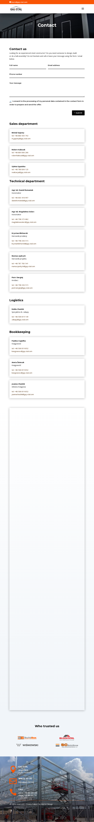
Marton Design (47, 804)
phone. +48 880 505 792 (27, 795)
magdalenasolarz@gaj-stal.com (24, 222)
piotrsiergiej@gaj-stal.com (22, 288)
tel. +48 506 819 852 (20, 391)
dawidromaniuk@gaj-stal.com (23, 200)
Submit (79, 113)
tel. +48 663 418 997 (20, 197)
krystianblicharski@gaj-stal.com (24, 243)
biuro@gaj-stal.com (26, 782)
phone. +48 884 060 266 (27, 793)
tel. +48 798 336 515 (20, 241)
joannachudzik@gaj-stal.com (23, 394)
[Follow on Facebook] (11, 811)
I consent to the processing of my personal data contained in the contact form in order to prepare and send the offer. (46, 103)
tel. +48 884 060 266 (20, 152)
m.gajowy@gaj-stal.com (21, 138)
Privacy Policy (31, 804)
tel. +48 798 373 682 (20, 219)
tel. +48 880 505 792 (20, 135)
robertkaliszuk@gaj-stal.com (23, 155)
